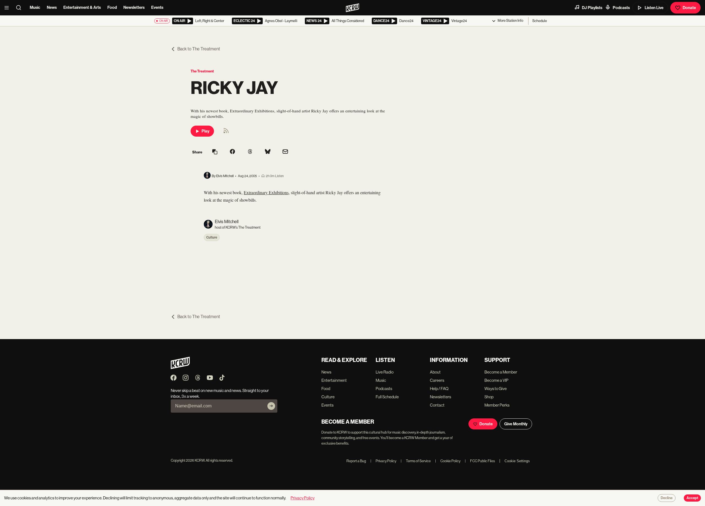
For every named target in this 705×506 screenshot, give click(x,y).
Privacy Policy (383, 461)
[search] (20, 8)
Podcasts (621, 7)
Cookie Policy (447, 461)
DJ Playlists (592, 7)
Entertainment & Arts (82, 7)
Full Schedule (387, 396)
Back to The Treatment (198, 49)
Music (35, 7)
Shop (489, 396)
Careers (437, 380)
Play (205, 131)
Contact (437, 405)
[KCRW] (180, 367)
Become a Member (500, 372)
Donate (689, 7)
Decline (667, 498)
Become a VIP (496, 380)
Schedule (539, 21)
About (435, 372)
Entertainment (334, 380)
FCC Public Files (480, 461)
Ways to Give (495, 388)
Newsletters (134, 7)
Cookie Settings (517, 461)
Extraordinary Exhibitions (266, 192)
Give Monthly (515, 423)
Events (157, 7)
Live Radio (385, 372)
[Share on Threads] (250, 152)
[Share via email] (285, 152)
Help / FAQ (439, 388)
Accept (692, 498)
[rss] (226, 132)
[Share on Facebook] (232, 152)
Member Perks (496, 405)
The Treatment (202, 71)
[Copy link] (215, 152)
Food (112, 7)
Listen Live (654, 7)
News (52, 7)
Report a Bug (356, 461)
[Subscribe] (271, 406)
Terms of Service (416, 461)
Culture (211, 237)
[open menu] (8, 8)
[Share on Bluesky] (267, 152)
